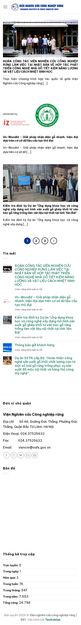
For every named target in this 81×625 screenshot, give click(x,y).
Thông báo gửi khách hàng (34, 345)
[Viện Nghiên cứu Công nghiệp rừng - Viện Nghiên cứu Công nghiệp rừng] (43, 6)
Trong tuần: (11, 584)
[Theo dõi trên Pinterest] (35, 455)
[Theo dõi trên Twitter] (20, 455)
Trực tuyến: (11, 565)
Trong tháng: (12, 590)
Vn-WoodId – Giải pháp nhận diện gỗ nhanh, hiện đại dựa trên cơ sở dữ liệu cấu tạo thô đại (40, 138)
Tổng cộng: (11, 603)
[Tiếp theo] (53, 240)
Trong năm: (11, 596)
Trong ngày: (11, 571)
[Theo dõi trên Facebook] (6, 455)
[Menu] (5, 7)
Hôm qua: (10, 578)
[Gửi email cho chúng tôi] (28, 455)
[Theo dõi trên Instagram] (13, 455)
